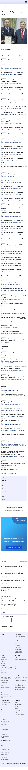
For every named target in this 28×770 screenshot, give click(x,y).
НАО (2, 717)
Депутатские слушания (20, 663)
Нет (4, 612)
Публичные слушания (20, 665)
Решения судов (4, 692)
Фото (16, 706)
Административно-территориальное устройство (5, 729)
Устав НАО (3, 719)
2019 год (4, 488)
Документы (4, 675)
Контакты (3, 707)
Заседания (17, 655)
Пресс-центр (8, 6)
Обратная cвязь (5, 700)
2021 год (4, 483)
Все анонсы (23, 561)
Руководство (4, 659)
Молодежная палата (20, 687)
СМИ (16, 712)
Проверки (3, 690)
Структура (3, 657)
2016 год (4, 496)
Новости (3, 634)
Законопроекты (4, 680)
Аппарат (3, 663)
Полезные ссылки (19, 714)
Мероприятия (18, 649)
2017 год (4, 494)
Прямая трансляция (19, 668)
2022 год (4, 480)
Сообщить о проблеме (14, 547)
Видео (16, 708)
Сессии (16, 657)
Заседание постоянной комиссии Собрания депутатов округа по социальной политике (11, 566)
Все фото (4, 499)
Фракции (3, 665)
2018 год (4, 491)
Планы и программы (20, 666)
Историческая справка (20, 640)
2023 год (4, 477)
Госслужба (17, 642)
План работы (18, 647)
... (11, 473)
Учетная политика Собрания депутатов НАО (6, 696)
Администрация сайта (6, 711)
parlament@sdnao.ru (5, 754)
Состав (2, 655)
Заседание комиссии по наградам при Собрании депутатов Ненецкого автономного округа (13, 582)
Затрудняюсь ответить (8, 616)
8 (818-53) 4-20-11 (5, 759)
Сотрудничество (19, 675)
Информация (18, 634)
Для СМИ (17, 710)
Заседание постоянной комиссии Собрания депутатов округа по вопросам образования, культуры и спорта (12, 574)
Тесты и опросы (4, 709)
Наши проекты (18, 704)
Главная (2, 6)
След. (14, 473)
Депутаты (3, 661)
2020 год (4, 485)
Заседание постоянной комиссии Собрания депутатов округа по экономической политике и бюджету (13, 590)
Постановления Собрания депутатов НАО (6, 684)
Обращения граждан (6, 702)
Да (4, 609)
